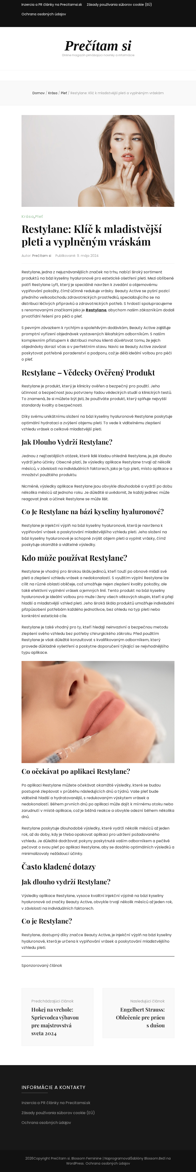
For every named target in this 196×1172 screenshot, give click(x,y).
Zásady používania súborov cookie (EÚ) (119, 4)
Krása (28, 216)
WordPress (75, 1163)
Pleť (39, 216)
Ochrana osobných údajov (44, 14)
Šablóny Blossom (144, 1158)
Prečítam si (98, 46)
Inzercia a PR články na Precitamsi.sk (52, 4)
